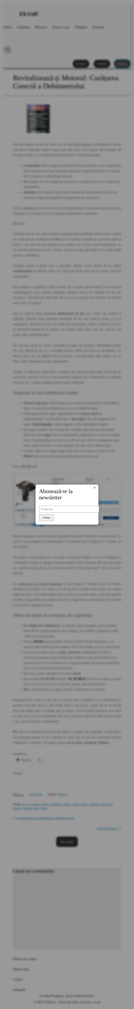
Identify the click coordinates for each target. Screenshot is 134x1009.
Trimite (46, 517)
